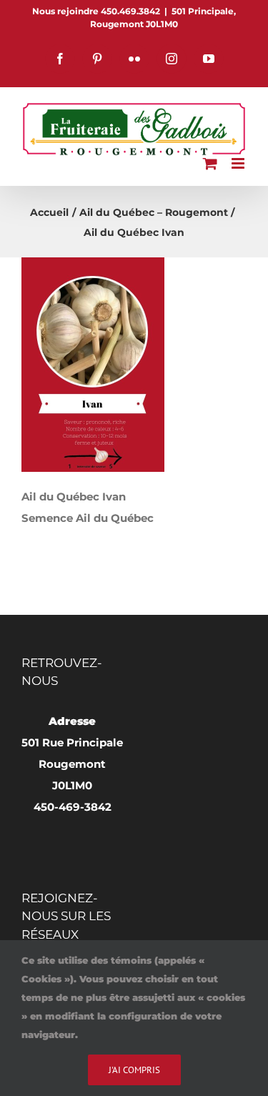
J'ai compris (134, 1070)
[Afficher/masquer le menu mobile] (239, 163)
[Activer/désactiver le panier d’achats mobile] (210, 163)
